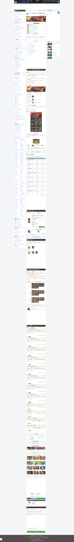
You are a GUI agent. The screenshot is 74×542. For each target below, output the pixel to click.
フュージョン (22, 217)
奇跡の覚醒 (16, 164)
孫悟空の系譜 (16, 194)
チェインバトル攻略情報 (18, 109)
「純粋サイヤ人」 (31, 368)
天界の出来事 (16, 158)
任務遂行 (21, 139)
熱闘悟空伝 (16, 100)
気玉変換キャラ (17, 61)
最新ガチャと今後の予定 (18, 23)
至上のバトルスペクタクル (18, 90)
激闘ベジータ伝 (17, 99)
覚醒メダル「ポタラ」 (17, 220)
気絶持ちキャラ (17, 68)
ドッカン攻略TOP (17, 12)
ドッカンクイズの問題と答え (32, 27)
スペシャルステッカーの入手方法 (19, 243)
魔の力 (21, 143)
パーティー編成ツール (32, 30)
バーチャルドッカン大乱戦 (18, 87)
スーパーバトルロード (17, 112)
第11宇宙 (16, 172)
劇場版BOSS (16, 206)
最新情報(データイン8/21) (32, 24)
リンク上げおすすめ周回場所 (41, 195)
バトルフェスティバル (17, 80)
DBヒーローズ (16, 185)
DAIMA (16, 139)
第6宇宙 (21, 196)
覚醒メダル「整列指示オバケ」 (19, 226)
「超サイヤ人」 (31, 340)
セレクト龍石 (16, 230)
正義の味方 (16, 161)
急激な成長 (16, 174)
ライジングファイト (17, 93)
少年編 (16, 191)
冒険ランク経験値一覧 (17, 132)
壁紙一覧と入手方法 (17, 242)
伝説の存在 (21, 155)
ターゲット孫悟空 (22, 184)
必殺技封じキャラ (17, 67)
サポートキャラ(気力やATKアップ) (19, 59)
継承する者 (16, 141)
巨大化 (21, 207)
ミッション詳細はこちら (42, 137)
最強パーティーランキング (18, 32)
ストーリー (29, 42)
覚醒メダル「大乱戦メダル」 (18, 224)
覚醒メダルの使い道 (30, 49)
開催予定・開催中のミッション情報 (33, 26)
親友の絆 (21, 154)
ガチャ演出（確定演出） (18, 26)
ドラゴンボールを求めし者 (22, 199)
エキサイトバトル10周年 (18, 115)
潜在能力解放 (16, 237)
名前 (27, 515)
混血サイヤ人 (22, 214)
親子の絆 (21, 147)
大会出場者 (21, 144)
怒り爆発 (21, 180)
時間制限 (21, 157)
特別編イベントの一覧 (35, 452)
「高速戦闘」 (31, 359)
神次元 (16, 212)
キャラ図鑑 (16, 49)
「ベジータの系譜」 (31, 387)
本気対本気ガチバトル (17, 78)
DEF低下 (16, 71)
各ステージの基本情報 (31, 46)
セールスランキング (17, 38)
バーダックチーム (22, 178)
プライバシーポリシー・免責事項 (42, 537)
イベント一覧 (35, 476)
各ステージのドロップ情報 (31, 45)
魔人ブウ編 (21, 210)
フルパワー (16, 203)
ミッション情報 (30, 53)
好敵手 (21, 188)
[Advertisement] (37, 7)
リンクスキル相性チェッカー (18, 45)
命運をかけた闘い (22, 151)
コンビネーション (17, 196)
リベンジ (16, 180)
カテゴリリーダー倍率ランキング (19, 36)
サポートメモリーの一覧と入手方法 (35, 151)
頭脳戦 (16, 171)
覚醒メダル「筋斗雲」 (17, 221)
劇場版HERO (22, 194)
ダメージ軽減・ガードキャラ (18, 64)
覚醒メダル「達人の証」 (18, 223)
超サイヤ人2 (21, 181)
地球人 (21, 176)
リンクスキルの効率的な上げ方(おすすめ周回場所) (20, 126)
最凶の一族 (16, 200)
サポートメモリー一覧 (17, 136)
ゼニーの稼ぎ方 (17, 130)
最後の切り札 (16, 181)
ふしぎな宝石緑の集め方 (18, 127)
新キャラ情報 (16, 16)
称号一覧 (16, 133)
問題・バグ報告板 (17, 247)
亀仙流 (21, 164)
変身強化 (21, 200)
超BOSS (16, 144)
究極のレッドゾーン (17, 83)
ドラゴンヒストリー (17, 110)
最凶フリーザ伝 (17, 97)
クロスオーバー (22, 168)
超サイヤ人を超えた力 (17, 151)
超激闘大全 (16, 96)
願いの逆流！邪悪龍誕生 (18, 94)
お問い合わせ (32, 537)
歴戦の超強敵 (16, 84)
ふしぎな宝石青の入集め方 (18, 129)
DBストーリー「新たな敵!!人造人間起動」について (34, 41)
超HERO (16, 147)
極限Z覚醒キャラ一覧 (17, 55)
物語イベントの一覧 (35, 443)
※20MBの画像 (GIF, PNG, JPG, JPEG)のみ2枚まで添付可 (34, 530)
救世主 (21, 171)
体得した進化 (16, 157)
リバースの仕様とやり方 (18, 239)
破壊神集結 (16, 103)
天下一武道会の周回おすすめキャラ (19, 119)
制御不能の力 (16, 143)
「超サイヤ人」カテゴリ (38, 94)
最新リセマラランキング (18, 35)
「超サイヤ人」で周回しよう (31, 52)
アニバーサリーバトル (17, 81)
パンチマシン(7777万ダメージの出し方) (20, 118)
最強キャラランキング (17, 30)
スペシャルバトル (17, 75)
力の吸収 (21, 169)
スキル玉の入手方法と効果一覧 (19, 240)
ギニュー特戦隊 (22, 206)
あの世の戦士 (16, 184)
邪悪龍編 (16, 217)
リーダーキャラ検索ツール (18, 43)
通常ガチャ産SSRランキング (18, 33)
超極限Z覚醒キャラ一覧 (18, 56)
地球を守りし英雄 (22, 141)
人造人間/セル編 (17, 188)
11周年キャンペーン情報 (18, 20)
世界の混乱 (16, 152)
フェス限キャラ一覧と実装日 (18, 52)
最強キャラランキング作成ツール (33, 32)
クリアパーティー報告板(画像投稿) (33, 33)
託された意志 (22, 152)
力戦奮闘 (21, 172)
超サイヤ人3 (16, 209)
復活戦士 (21, 212)
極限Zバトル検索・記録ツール (19, 46)
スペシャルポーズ (17, 176)
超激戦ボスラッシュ (17, 113)
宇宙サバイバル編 (17, 214)
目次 (35, 40)
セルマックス (16, 91)
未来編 (21, 203)
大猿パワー (16, 169)
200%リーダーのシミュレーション (19, 42)
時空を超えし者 (17, 199)
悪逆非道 (16, 178)
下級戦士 (21, 209)
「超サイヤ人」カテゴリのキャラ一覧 (35, 305)
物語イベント (16, 122)
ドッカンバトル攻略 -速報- (21, 2)
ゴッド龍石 (16, 233)
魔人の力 (21, 174)
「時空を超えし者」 (31, 331)
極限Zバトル (16, 106)
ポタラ (16, 210)
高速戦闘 (16, 154)
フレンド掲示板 (17, 246)
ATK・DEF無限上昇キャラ (18, 65)
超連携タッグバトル (17, 77)
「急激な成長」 (31, 350)
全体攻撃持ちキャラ (17, 62)
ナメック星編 (16, 207)
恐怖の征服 (21, 185)
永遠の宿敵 (16, 155)
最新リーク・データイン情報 (18, 13)
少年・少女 (21, 191)
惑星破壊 (21, 161)
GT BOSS (21, 158)
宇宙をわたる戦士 (17, 168)
